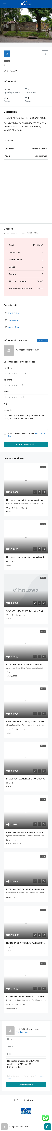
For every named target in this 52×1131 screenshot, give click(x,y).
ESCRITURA (13, 313)
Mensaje (8, 410)
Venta (7, 61)
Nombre (8, 368)
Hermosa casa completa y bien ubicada (25, 557)
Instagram (34, 1100)
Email (6, 391)
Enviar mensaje (26, 1084)
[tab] (7, 53)
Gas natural (13, 320)
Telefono (8, 379)
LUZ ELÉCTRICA (15, 327)
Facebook (21, 1100)
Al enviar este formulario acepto (26, 434)
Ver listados (42, 340)
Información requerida (26, 444)
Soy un (7, 403)
